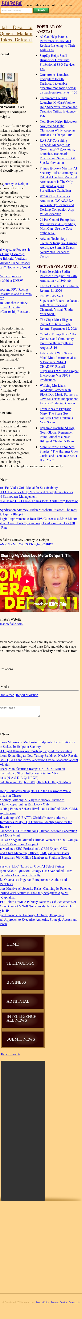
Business (16, 982)
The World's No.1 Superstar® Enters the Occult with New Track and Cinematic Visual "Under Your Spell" (59, 305)
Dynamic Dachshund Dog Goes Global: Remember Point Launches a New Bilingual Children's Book (57, 434)
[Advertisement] (23, 1130)
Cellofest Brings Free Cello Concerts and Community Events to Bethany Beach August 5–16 (58, 341)
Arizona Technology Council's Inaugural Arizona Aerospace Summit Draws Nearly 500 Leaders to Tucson (58, 247)
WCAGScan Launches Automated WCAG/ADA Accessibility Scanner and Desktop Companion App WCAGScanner (57, 205)
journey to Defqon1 (17, 183)
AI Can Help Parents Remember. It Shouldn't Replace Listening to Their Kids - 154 (57, 43)
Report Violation (27, 695)
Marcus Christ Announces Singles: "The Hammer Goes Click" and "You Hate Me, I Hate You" (59, 453)
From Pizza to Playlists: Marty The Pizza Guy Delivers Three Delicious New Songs (56, 415)
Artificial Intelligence (21, 1009)
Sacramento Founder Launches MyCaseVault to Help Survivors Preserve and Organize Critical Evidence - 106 (59, 107)
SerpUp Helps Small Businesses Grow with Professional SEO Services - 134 (58, 62)
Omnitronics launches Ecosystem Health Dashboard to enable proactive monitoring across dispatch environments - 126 (58, 83)
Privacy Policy (42, 1302)
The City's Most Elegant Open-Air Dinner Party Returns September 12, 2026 (59, 324)
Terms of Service (59, 1302)
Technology (20, 963)
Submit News (21, 1039)
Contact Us (74, 1302)
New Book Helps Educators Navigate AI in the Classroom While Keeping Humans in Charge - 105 (58, 128)
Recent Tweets (10, 1054)
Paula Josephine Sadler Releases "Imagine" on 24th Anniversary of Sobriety (58, 275)
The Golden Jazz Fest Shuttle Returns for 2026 (59, 288)
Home (13, 944)
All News (17, 1020)
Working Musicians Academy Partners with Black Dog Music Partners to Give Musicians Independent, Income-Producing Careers (59, 394)
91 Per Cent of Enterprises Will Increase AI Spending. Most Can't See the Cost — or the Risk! (58, 226)
